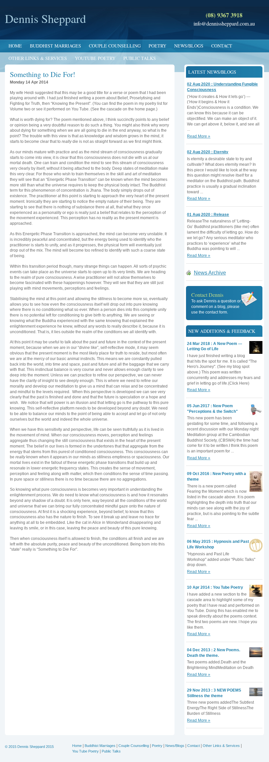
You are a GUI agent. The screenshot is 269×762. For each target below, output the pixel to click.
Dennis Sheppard (45, 18)
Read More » (198, 136)
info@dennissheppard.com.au (224, 23)
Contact (221, 46)
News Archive (210, 273)
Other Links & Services (38, 58)
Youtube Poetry (95, 58)
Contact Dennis (207, 294)
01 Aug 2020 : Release (208, 214)
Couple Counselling (115, 46)
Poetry (157, 46)
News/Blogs (188, 46)
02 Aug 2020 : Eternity (207, 152)
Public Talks (139, 58)
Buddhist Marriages (55, 46)
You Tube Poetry (85, 751)
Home (15, 46)
